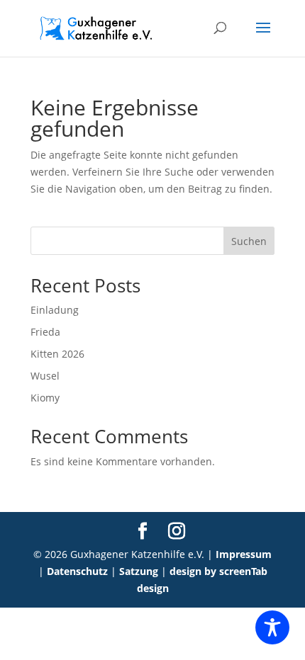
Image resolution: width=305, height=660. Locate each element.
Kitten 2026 (57, 353)
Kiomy (45, 397)
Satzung (138, 571)
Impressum (244, 554)
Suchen (249, 241)
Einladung (54, 310)
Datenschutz (77, 571)
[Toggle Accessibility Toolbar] (272, 627)
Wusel (45, 375)
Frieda (45, 331)
